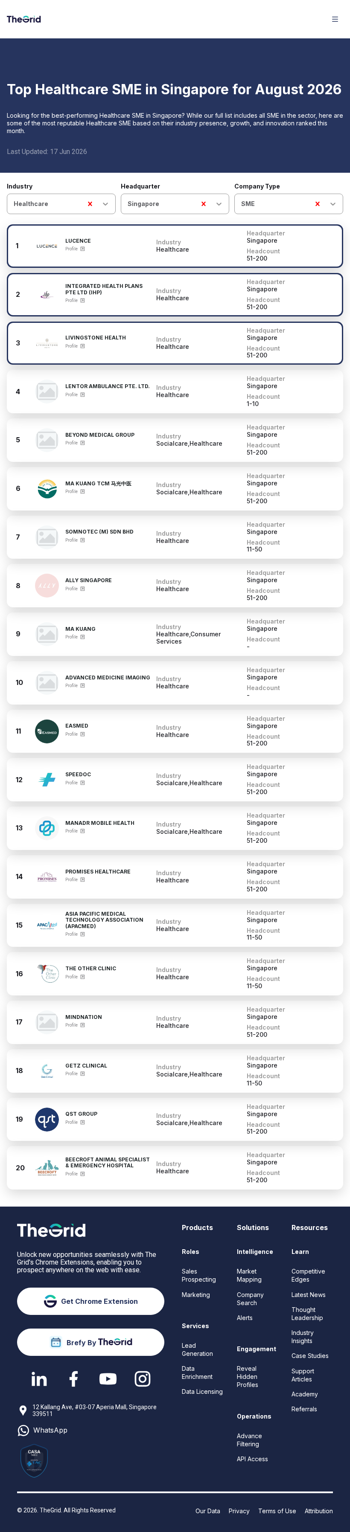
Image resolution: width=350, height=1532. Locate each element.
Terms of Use (277, 1511)
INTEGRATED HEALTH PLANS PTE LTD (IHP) (104, 289)
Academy (305, 1394)
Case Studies (310, 1355)
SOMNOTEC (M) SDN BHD (99, 532)
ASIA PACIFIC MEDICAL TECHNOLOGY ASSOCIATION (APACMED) (104, 920)
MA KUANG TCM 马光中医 (98, 484)
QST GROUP (81, 1114)
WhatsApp (50, 1430)
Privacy (239, 1511)
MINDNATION (83, 1017)
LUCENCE (78, 241)
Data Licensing (202, 1391)
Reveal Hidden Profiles (247, 1376)
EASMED (76, 726)
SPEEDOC (78, 775)
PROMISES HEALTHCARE (98, 872)
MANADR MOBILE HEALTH (99, 823)
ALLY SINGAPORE (88, 580)
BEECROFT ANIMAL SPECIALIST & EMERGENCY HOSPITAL (107, 1163)
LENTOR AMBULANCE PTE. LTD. (107, 386)
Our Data (207, 1511)
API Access (252, 1458)
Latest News (309, 1294)
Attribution (319, 1511)
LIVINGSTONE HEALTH (95, 338)
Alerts (245, 1317)
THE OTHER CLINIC (90, 969)
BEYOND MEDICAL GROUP (99, 435)
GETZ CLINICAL (86, 1066)
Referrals (304, 1409)
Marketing (196, 1294)
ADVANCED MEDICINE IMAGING (107, 678)
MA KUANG (80, 629)
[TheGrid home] (24, 19)
